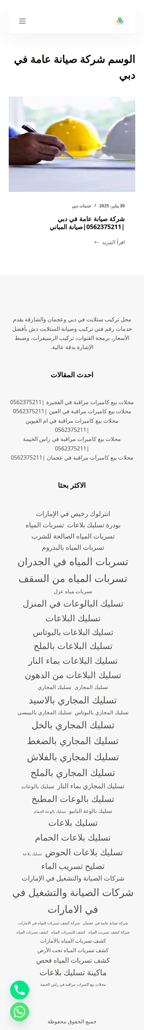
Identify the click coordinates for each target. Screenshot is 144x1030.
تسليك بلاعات (73, 822)
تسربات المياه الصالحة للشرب (73, 536)
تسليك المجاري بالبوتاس (102, 712)
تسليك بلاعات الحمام (73, 837)
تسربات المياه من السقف (73, 578)
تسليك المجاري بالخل (73, 724)
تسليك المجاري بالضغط (73, 740)
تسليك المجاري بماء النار (90, 785)
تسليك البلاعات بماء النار (73, 660)
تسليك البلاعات (73, 618)
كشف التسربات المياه (68, 932)
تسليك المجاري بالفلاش (73, 756)
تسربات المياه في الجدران (72, 561)
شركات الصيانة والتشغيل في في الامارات (73, 900)
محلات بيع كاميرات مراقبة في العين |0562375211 (72, 411)
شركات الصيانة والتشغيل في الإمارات (73, 878)
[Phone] (19, 990)
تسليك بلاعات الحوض (84, 852)
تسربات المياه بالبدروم (73, 547)
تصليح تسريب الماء (73, 866)
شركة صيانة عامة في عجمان (105, 923)
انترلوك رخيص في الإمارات (73, 513)
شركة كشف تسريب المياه (109, 932)
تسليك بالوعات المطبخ (72, 798)
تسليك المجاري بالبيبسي (44, 712)
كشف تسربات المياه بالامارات (73, 940)
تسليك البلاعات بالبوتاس (73, 632)
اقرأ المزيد (109, 243)
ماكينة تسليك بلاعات (73, 972)
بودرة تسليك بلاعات (94, 524)
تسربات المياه (45, 524)
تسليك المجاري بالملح (72, 772)
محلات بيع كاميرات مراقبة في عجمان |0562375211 (72, 457)
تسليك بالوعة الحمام (50, 811)
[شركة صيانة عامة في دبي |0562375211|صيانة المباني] (72, 144)
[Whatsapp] (19, 1011)
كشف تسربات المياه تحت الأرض (72, 950)
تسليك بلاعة (32, 853)
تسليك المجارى (91, 687)
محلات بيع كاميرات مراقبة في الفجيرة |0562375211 (72, 402)
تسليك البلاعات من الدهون (73, 675)
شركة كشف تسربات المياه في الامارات (49, 923)
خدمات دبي (81, 206)
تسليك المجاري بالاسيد (73, 699)
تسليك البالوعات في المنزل (73, 603)
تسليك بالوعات (37, 786)
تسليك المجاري (54, 687)
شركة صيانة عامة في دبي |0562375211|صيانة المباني (87, 222)
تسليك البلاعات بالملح (73, 645)
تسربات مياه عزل (73, 591)
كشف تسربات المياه (32, 932)
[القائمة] (22, 21)
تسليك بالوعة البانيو (90, 811)
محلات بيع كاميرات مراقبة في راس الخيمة (73, 984)
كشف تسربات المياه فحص (73, 960)
